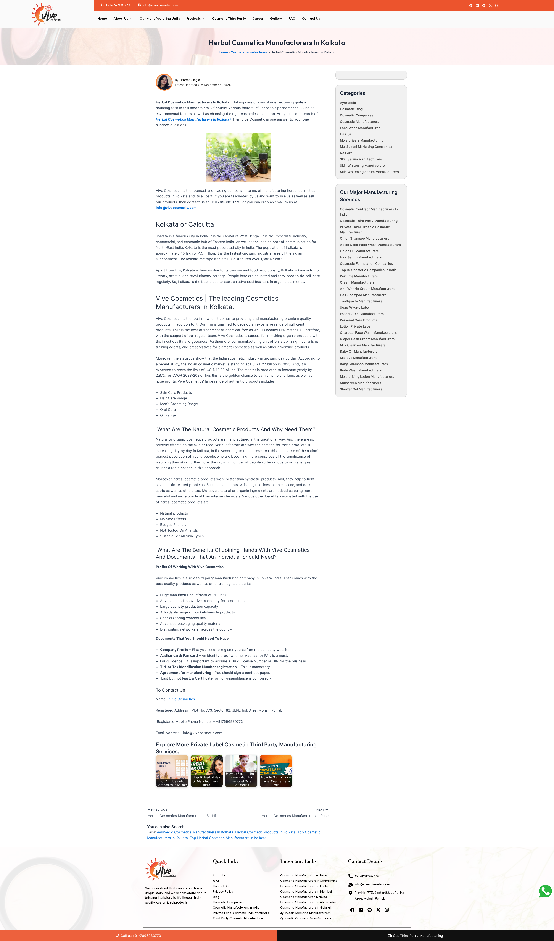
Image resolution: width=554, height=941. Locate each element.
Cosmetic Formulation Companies (366, 263)
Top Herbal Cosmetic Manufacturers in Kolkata (228, 838)
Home (102, 18)
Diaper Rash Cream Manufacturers (367, 339)
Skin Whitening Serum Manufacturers (369, 172)
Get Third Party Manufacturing (417, 935)
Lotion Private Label (355, 326)
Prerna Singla (190, 80)
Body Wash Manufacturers (361, 370)
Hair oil (346, 134)
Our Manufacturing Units (160, 18)
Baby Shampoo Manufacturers (364, 364)
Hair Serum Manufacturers (361, 257)
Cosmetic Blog (351, 109)
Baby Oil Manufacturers (358, 351)
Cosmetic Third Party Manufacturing (369, 221)
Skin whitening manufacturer (363, 165)
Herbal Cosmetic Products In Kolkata (265, 832)
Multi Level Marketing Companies (366, 147)
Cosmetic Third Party (229, 18)
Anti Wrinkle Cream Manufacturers (367, 289)
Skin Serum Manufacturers (361, 159)
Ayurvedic (348, 103)
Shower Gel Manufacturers (361, 389)
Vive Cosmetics (181, 699)
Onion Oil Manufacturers (359, 251)
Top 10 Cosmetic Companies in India (368, 270)
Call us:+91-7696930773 (140, 935)
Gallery (276, 18)
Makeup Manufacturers (358, 358)
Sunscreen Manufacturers (360, 383)
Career (258, 18)
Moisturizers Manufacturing (361, 140)
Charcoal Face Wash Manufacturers (368, 333)
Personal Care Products (358, 320)
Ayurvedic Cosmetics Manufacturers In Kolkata (195, 832)
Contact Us (311, 18)
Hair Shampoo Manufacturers (363, 295)
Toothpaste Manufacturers (361, 301)
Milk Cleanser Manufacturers (362, 345)
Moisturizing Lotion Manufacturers (367, 376)
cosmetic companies (356, 115)
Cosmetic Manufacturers (249, 52)
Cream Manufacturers (357, 282)
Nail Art (346, 153)
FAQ (291, 18)
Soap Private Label (355, 307)
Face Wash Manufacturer (360, 128)
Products (193, 18)
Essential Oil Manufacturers (362, 314)
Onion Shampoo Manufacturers (364, 238)
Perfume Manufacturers (359, 276)
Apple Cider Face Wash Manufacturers (370, 245)
